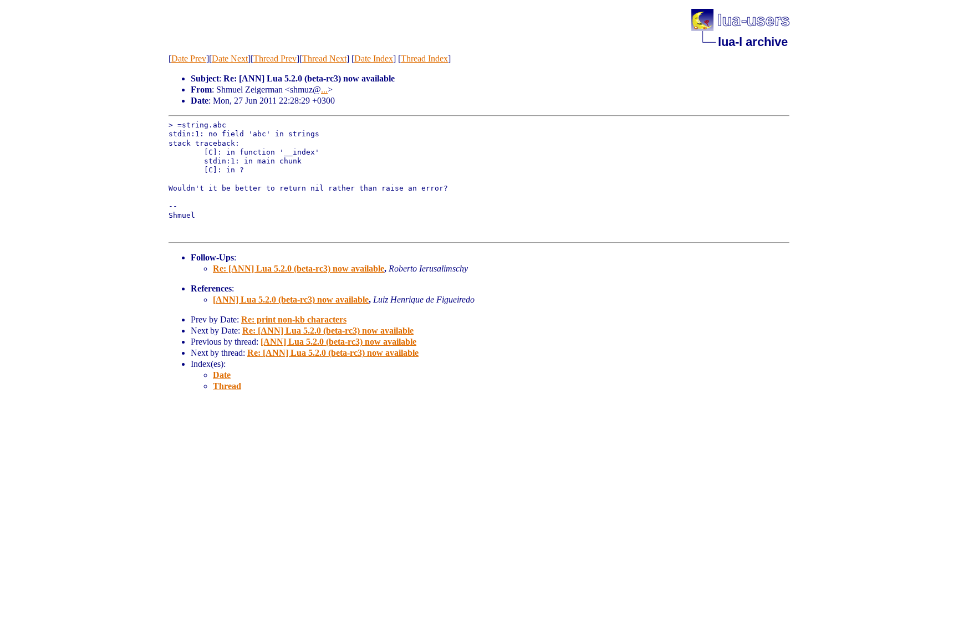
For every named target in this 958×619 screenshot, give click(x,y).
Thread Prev (275, 58)
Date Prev (188, 58)
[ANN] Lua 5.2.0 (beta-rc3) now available (291, 299)
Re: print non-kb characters (293, 319)
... (324, 89)
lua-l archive (753, 42)
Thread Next (324, 58)
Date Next (230, 58)
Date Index (373, 58)
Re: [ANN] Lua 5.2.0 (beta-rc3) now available (298, 268)
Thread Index (424, 58)
